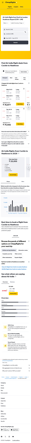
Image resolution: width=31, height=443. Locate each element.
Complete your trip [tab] (7, 253)
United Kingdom (14, 377)
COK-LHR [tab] (15, 235)
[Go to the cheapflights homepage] (11, 2)
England (21, 377)
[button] (2, 2)
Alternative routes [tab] (23, 250)
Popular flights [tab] (18, 257)
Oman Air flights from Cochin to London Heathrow (14, 267)
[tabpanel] (15, 201)
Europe (7, 377)
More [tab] (23, 181)
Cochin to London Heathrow (10, 378)
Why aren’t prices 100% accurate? (11, 371)
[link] (13, 174)
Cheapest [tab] (4, 77)
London (26, 377)
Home (3, 377)
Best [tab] (11, 77)
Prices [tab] (8, 181)
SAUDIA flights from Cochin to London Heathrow (14, 269)
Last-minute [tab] (17, 78)
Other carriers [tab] (18, 253)
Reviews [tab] (12, 282)
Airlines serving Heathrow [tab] (9, 250)
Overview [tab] (5, 282)
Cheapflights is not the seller (10, 365)
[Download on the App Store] (14, 429)
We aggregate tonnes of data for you (12, 368)
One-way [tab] (24, 78)
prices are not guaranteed (7, 360)
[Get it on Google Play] (5, 429)
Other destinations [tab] (7, 257)
